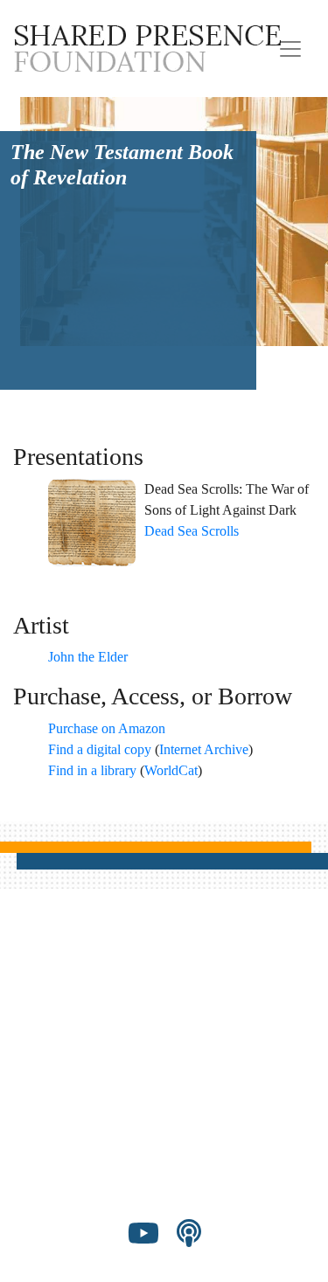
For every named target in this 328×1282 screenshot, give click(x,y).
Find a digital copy (99, 749)
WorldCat (171, 770)
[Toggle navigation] (290, 49)
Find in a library (92, 770)
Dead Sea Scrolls (191, 530)
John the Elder (88, 656)
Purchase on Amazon (106, 728)
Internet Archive (203, 749)
